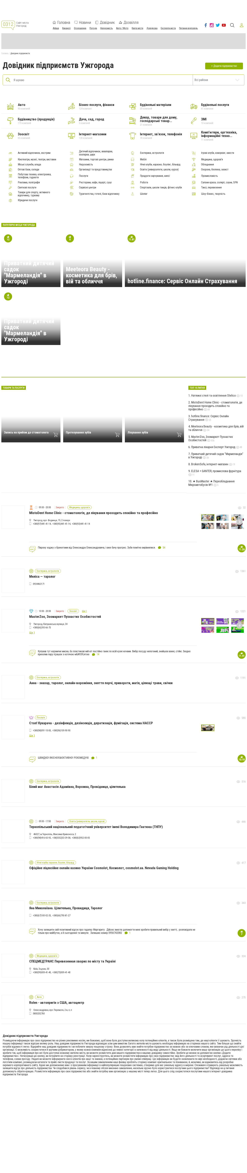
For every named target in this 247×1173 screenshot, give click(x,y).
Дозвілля (131, 22)
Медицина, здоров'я (212, 159)
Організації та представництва (95, 169)
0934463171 (39, 584)
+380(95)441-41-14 (61, 523)
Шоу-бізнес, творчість (213, 193)
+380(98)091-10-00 (42, 730)
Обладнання (207, 164)
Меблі (143, 159)
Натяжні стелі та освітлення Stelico (213, 395)
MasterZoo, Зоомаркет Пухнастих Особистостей (210, 438)
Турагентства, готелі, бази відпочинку (99, 193)
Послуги (83, 175)
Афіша (56, 28)
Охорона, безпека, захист (215, 169)
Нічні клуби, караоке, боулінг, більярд (160, 164)
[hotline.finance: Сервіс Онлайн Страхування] (115, 367)
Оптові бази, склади (28, 169)
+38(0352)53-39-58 (61, 837)
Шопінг (144, 193)
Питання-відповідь (188, 28)
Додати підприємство (225, 65)
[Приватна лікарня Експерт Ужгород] (148, 367)
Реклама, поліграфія (29, 182)
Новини (85, 22)
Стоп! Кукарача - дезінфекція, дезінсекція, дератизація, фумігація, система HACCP (91, 723)
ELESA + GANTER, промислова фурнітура (216, 471)
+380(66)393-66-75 (42, 627)
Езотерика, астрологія (152, 152)
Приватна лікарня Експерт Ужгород (213, 447)
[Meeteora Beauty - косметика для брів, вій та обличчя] (83, 367)
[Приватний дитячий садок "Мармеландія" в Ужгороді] (99, 367)
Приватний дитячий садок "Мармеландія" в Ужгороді (29, 272)
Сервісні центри (87, 187)
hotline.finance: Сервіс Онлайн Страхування (182, 281)
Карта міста (137, 28)
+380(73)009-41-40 (61, 972)
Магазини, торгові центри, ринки (96, 159)
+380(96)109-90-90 (61, 730)
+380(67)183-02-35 (42, 915)
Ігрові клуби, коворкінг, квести (217, 152)
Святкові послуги (27, 187)
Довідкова (152, 28)
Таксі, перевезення (211, 187)
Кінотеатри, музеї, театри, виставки (37, 159)
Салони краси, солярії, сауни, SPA (219, 182)
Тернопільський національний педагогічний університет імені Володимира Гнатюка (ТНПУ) (96, 827)
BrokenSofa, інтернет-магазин (210, 464)
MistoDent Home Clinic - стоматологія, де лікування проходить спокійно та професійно (215, 406)
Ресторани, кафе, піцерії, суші (95, 182)
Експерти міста (168, 28)
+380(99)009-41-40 (42, 972)
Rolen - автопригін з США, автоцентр (56, 1003)
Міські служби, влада (29, 164)
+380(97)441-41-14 (42, 523)
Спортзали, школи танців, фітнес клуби (161, 187)
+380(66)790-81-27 (61, 915)
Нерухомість (106, 28)
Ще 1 (84, 611)
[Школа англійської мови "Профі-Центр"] (67, 367)
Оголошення (80, 28)
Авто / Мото (122, 28)
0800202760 (39, 1013)
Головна (63, 22)
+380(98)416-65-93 (42, 837)
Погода (93, 28)
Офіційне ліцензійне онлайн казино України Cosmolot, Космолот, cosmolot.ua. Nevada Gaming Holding (104, 868)
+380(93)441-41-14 (81, 523)
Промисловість (209, 175)
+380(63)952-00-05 (81, 837)
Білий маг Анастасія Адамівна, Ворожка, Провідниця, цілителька (77, 787)
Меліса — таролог (42, 576)
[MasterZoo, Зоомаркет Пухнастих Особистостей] (180, 367)
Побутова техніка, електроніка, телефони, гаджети (34, 176)
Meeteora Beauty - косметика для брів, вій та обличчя (91, 275)
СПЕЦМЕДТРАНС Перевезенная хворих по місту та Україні (72, 961)
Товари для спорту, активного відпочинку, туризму (34, 194)
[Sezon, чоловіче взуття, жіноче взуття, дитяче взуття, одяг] (132, 367)
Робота (144, 182)
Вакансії (66, 28)
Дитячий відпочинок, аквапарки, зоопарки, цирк (96, 153)
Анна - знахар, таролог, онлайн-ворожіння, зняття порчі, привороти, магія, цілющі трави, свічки (101, 683)
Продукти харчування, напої (155, 175)
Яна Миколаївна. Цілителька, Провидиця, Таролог (65, 908)
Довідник (107, 22)
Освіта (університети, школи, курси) (159, 169)
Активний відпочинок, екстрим (34, 152)
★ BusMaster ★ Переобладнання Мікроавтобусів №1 (211, 483)
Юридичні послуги (27, 200)
